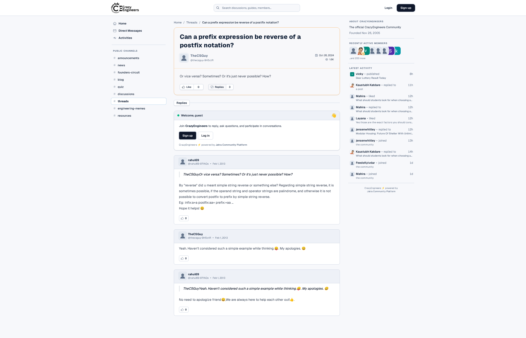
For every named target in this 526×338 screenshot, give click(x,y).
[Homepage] (125, 8)
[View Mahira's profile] (372, 51)
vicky (359, 74)
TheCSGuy (199, 56)
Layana (361, 118)
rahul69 (193, 160)
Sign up (187, 135)
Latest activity (360, 68)
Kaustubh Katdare (368, 85)
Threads (191, 22)
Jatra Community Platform (231, 144)
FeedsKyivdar (365, 163)
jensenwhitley (365, 129)
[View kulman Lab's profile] (396, 51)
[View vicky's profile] (366, 51)
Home (178, 22)
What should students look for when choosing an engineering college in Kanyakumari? (384, 100)
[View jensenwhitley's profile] (384, 51)
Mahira (360, 96)
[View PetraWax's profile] (353, 51)
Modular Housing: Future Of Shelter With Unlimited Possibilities (384, 133)
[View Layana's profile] (378, 51)
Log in (205, 135)
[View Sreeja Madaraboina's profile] (390, 51)
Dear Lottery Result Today (371, 78)
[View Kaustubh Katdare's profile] (359, 51)
